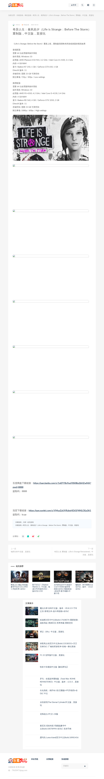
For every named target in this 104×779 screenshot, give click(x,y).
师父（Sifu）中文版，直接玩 (52, 632)
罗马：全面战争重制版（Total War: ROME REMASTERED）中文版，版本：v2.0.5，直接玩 (59, 682)
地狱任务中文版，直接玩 (20, 552)
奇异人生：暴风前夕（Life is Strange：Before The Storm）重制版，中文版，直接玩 (51, 525)
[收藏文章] (23, 536)
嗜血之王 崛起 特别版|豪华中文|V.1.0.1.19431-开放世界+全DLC (19, 587)
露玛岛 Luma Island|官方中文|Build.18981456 (59, 738)
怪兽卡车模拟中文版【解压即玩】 (54, 667)
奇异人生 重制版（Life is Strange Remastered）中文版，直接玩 (73, 553)
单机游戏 (28, 15)
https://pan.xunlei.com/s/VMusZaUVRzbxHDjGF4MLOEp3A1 (60, 511)
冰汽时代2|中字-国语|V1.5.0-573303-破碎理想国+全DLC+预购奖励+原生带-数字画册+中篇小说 (63, 589)
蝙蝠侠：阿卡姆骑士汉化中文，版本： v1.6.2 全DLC (84, 587)
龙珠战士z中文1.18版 (49, 714)
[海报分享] (38, 536)
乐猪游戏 (19, 15)
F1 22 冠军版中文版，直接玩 (52, 655)
